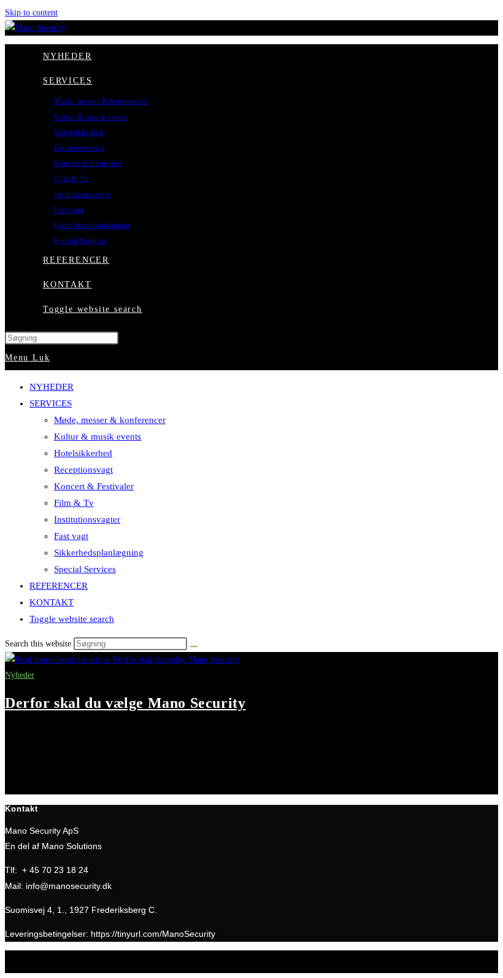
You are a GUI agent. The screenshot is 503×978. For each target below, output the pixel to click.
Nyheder (19, 675)
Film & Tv (74, 503)
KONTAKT (51, 602)
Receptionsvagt (83, 470)
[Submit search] (194, 646)
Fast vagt (71, 536)
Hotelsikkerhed (83, 453)
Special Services (85, 569)
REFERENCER (58, 586)
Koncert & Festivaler (94, 486)
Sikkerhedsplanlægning (99, 552)
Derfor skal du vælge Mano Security (125, 703)
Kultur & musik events (97, 436)
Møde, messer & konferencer (110, 420)
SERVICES (50, 403)
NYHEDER (51, 387)
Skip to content (31, 12)
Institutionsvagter (87, 519)
